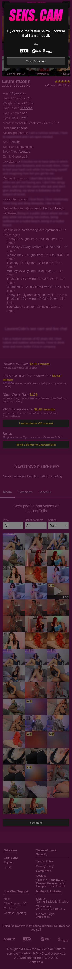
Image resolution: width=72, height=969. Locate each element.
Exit (36, 44)
